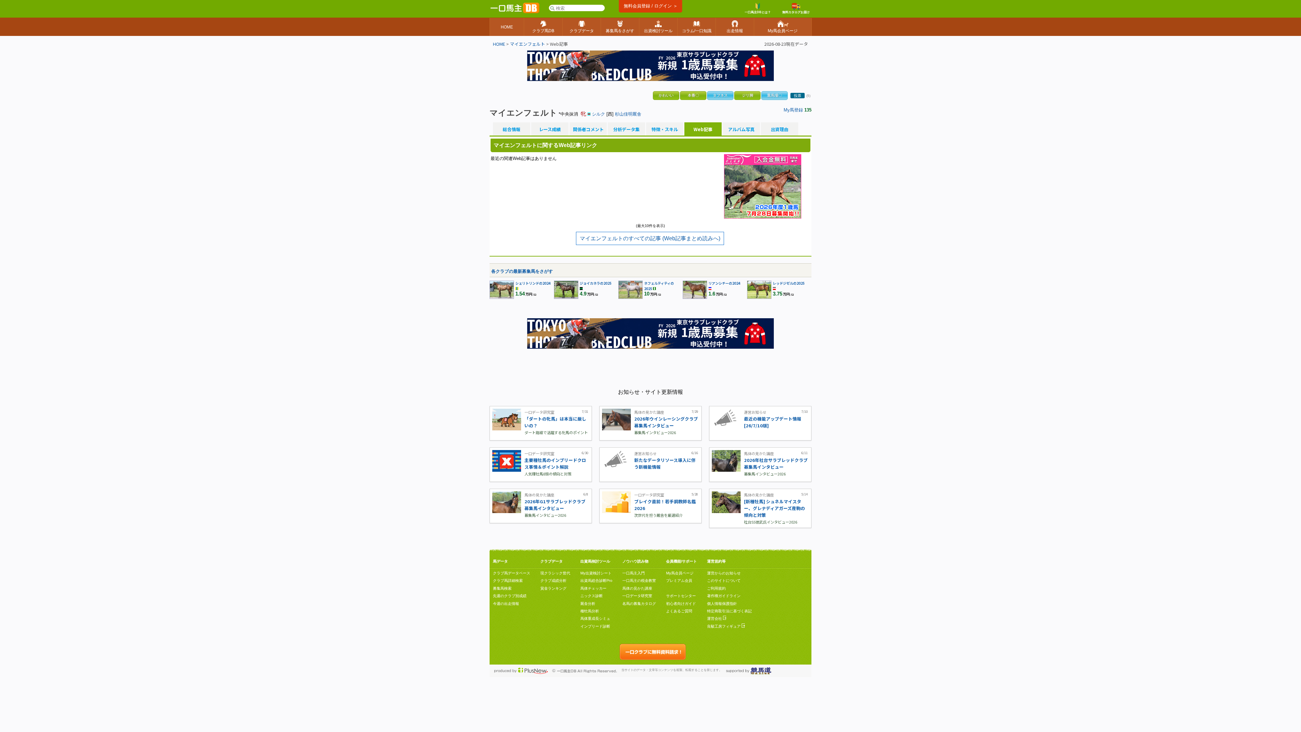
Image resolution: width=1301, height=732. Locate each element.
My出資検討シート (596, 573)
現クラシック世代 (555, 573)
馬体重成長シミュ (595, 618)
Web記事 (703, 129)
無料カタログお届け (796, 12)
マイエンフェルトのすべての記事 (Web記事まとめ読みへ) (650, 238)
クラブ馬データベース (511, 573)
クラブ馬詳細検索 (508, 580)
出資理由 (779, 129)
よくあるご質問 (679, 611)
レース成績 (550, 129)
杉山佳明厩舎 (628, 114)
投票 (797, 96)
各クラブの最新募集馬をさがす (522, 271)
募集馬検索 (502, 588)
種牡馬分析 (589, 611)
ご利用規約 (716, 588)
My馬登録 (793, 110)
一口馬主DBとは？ (758, 12)
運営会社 (715, 618)
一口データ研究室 (637, 596)
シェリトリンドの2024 (533, 283)
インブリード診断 (595, 626)
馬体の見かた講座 (637, 588)
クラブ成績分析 (553, 580)
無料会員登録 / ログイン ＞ (651, 5)
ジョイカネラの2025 (596, 283)
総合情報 (511, 129)
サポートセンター (681, 596)
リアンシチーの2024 (724, 283)
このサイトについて (724, 580)
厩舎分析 (587, 604)
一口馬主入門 (633, 573)
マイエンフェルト (527, 44)
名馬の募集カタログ (639, 604)
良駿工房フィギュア (724, 626)
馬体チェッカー (593, 588)
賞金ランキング (553, 588)
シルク (598, 114)
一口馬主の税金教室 (639, 580)
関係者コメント (588, 129)
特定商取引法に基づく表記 (729, 611)
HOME (499, 44)
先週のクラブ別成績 (509, 596)
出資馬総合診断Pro (596, 580)
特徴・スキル (665, 129)
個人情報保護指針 (722, 604)
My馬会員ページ (680, 573)
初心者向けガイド (681, 604)
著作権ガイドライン (724, 596)
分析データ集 (626, 129)
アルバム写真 (741, 129)
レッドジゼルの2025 (789, 283)
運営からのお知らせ (724, 573)
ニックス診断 (591, 596)
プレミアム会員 (679, 580)
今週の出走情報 (506, 604)
